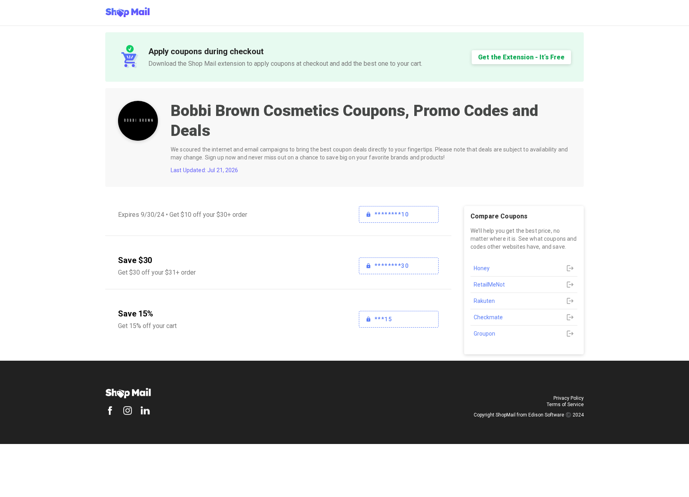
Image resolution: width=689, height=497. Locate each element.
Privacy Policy (568, 398)
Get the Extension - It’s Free (521, 57)
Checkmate (488, 317)
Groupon (484, 333)
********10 (391, 214)
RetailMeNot (489, 284)
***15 (383, 319)
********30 (391, 266)
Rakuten (484, 301)
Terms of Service (565, 404)
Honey (482, 268)
